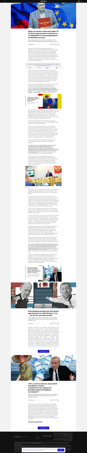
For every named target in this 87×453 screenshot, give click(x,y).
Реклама (37, 438)
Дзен (48, 65)
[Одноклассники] (48, 436)
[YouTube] (45, 436)
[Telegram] (43, 436)
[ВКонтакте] (46, 436)
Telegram (44, 65)
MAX (41, 64)
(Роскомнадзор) (55, 434)
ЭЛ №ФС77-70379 (65, 434)
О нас (37, 436)
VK (50, 65)
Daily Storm (43, 1)
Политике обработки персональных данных (35, 450)
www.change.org (39, 404)
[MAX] (50, 436)
